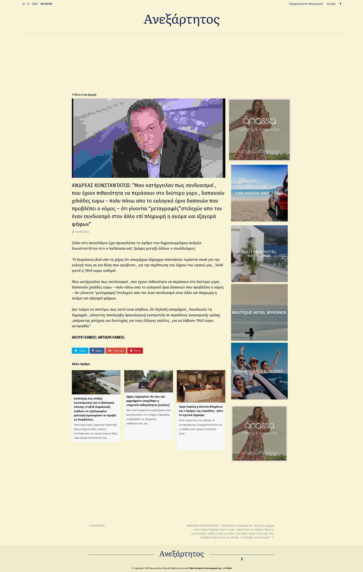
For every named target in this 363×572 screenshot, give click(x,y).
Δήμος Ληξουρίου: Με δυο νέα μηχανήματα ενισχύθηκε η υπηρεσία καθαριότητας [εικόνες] (148, 401)
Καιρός (331, 3)
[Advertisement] (181, 62)
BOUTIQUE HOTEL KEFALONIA (259, 254)
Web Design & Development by (211, 568)
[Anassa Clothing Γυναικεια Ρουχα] (259, 160)
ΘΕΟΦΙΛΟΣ (98, 525)
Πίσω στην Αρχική (85, 94)
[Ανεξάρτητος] (181, 19)
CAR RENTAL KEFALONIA (259, 193)
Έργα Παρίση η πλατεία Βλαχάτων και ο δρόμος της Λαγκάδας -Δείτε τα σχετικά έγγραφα (201, 411)
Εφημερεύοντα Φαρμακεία (306, 3)
